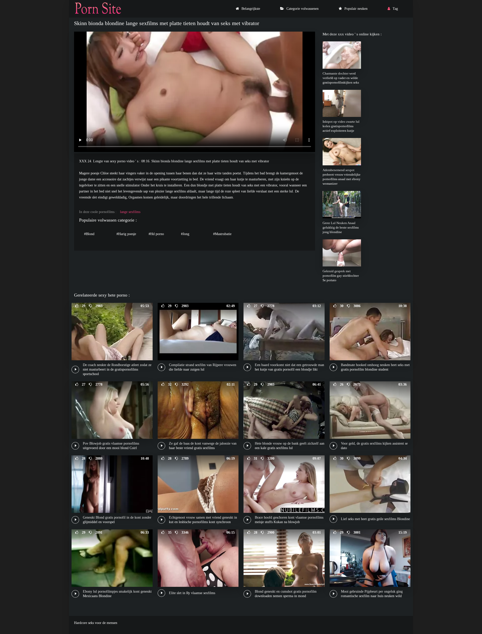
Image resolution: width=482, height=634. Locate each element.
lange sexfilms (130, 212)
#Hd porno (156, 234)
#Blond (89, 234)
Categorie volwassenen (302, 9)
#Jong (185, 234)
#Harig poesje (126, 234)
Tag (395, 9)
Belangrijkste (251, 9)
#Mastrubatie (222, 234)
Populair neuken (356, 9)
